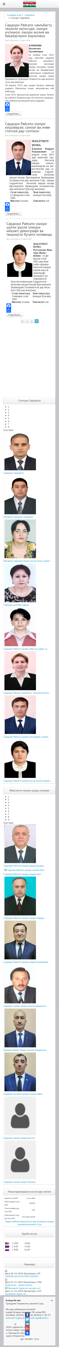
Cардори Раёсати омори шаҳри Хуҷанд (24, 865)
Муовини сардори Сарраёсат (18, 516)
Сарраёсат (29, 15)
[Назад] (27, 321)
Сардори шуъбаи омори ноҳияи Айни (23, 1093)
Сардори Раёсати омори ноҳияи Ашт (22, 873)
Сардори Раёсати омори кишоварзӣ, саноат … (27, 736)
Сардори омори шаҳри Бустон (19, 1137)
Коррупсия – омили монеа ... (19, 1284)
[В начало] (22, 321)
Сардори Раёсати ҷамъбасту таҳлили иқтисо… (27, 692)
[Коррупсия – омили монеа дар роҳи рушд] (6, 1279)
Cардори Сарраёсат (14, 472)
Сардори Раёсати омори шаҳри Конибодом (26, 961)
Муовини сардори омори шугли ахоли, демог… (27, 560)
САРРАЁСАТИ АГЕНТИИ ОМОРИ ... (22, 1276)
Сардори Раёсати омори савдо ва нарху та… (26, 648)
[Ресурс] (27, 1333)
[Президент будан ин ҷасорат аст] (23, 1287)
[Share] (29, 109)
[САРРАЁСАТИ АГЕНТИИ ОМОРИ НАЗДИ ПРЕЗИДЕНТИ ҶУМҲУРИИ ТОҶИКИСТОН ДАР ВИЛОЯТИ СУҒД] (6, 1270)
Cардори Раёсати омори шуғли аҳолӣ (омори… (28, 780)
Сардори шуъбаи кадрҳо (16, 604)
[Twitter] (27, 1319)
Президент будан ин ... (16, 1293)
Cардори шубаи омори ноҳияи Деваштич (25, 1005)
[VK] (27, 1324)
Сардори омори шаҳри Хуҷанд (19, 1181)
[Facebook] (29, 104)
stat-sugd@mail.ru (39, 1317)
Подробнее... (13, 113)
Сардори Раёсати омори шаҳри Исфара (24, 917)
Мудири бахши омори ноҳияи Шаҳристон (25, 1049)
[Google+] (27, 1328)
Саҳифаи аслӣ (14, 15)
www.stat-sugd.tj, (14, 1317)
